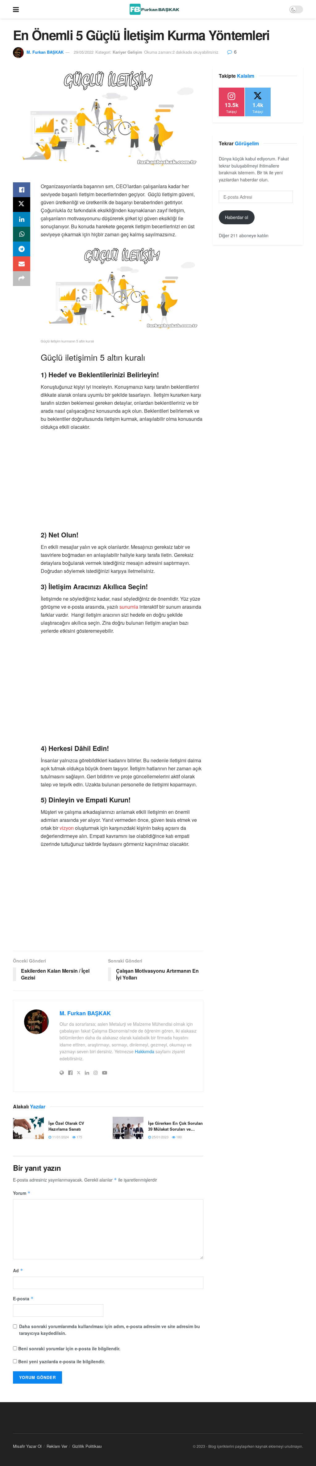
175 (79, 1136)
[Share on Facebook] (21, 189)
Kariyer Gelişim (127, 52)
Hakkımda (144, 1051)
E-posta (23, 1298)
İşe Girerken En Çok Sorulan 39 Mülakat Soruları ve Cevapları (175, 1126)
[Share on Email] (21, 263)
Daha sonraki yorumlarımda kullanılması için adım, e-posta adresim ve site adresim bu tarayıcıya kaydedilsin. (109, 1329)
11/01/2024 (60, 1136)
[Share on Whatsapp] (21, 234)
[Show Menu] (16, 9)
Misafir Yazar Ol (27, 1446)
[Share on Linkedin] (21, 219)
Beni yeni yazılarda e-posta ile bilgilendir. (61, 1361)
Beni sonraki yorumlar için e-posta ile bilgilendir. (69, 1348)
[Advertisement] (122, 480)
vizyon (67, 827)
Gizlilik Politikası (87, 1446)
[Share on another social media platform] (21, 278)
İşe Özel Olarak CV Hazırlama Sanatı (66, 1126)
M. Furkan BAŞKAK (45, 52)
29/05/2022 (84, 52)
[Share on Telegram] (21, 249)
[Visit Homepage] (154, 9)
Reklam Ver (57, 1446)
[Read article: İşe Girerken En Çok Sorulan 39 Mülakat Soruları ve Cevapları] (128, 1128)
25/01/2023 (159, 1136)
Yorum (22, 1193)
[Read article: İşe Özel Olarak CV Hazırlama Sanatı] (28, 1128)
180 (178, 1136)
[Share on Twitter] (21, 204)
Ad (18, 1270)
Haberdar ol (236, 217)
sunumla (128, 606)
